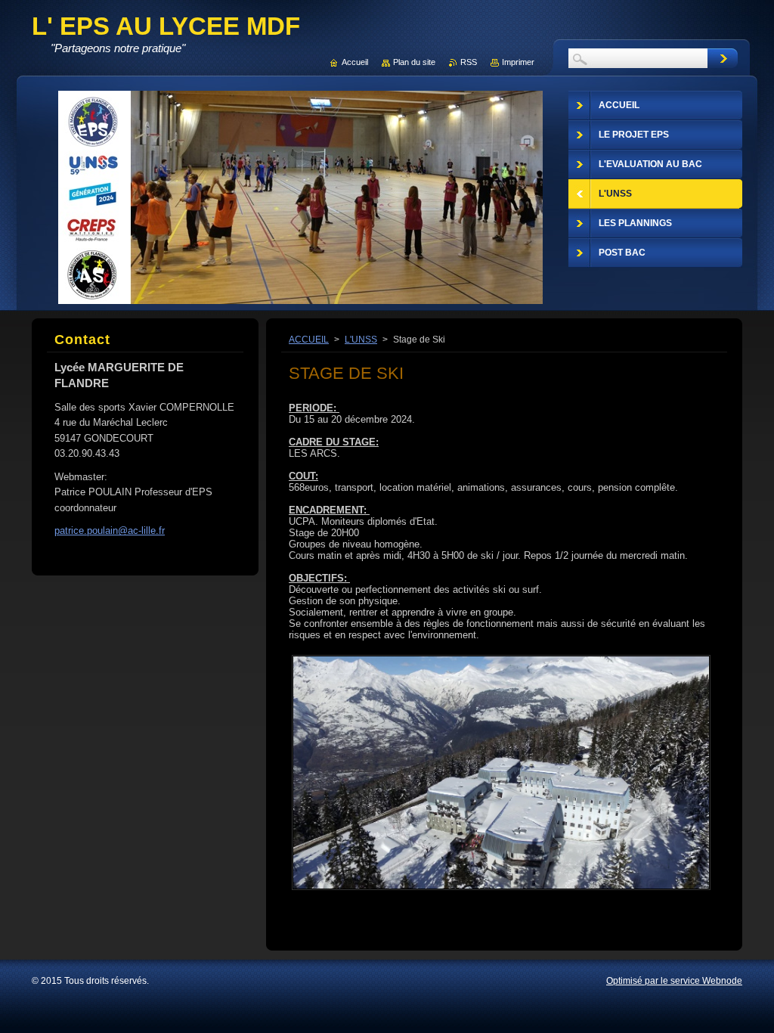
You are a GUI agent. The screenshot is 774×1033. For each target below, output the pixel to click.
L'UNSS (361, 339)
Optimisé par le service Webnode (674, 980)
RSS (468, 62)
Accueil (355, 62)
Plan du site (414, 62)
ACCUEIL (309, 339)
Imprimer (518, 62)
